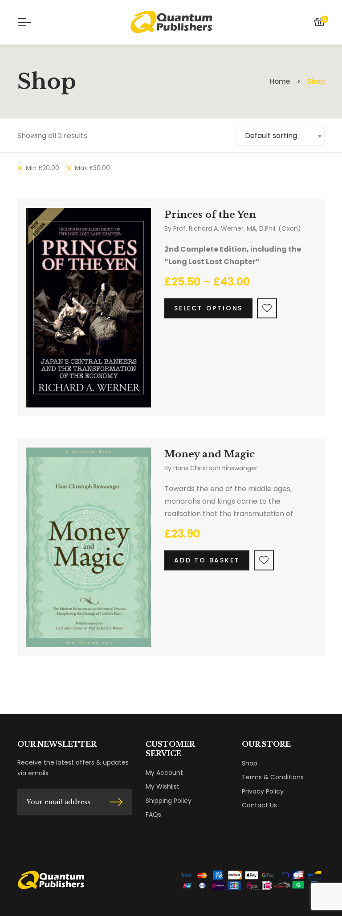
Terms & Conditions (273, 777)
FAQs (153, 814)
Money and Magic (209, 454)
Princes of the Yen (210, 214)
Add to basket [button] (207, 560)
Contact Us (259, 805)
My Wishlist (162, 786)
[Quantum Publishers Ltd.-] (171, 22)
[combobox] (280, 136)
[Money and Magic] (88, 547)
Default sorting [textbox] (271, 135)
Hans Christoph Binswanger (215, 468)
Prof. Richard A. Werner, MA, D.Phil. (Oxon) (237, 228)
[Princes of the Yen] (88, 307)
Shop (249, 763)
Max (92, 167)
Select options (208, 308)
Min (42, 167)
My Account (164, 772)
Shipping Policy (168, 800)
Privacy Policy (263, 791)
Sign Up (116, 802)
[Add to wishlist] (267, 308)
